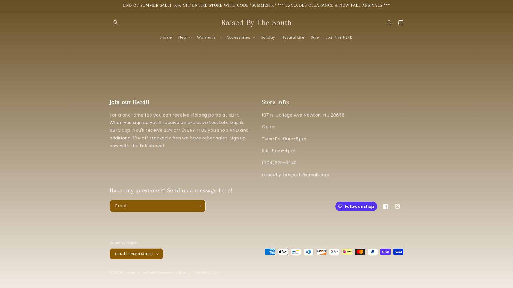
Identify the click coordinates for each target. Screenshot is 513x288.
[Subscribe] (199, 206)
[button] (115, 23)
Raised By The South (141, 272)
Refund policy (207, 272)
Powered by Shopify (174, 272)
